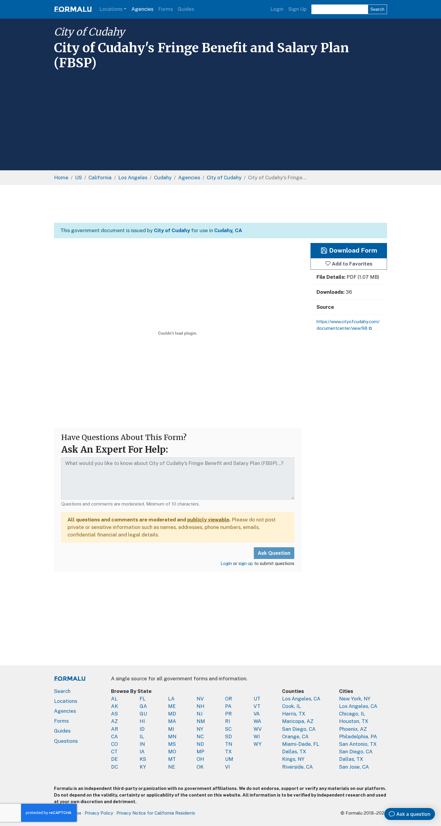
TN (228, 744)
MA (172, 721)
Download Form (352, 250)
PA (228, 706)
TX (228, 752)
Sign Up (297, 9)
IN (142, 744)
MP (200, 752)
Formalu (73, 9)
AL (114, 699)
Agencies (142, 9)
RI (227, 721)
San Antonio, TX (358, 744)
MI (171, 729)
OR (228, 699)
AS (114, 714)
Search (377, 9)
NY (199, 729)
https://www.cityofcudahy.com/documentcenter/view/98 (348, 325)
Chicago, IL (352, 714)
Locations (110, 9)
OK (200, 767)
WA (257, 721)
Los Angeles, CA (301, 699)
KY (143, 767)
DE (114, 759)
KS (143, 759)
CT (114, 752)
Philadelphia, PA (358, 736)
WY (258, 744)
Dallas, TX (294, 752)
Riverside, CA (297, 767)
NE (171, 767)
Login (277, 9)
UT (257, 699)
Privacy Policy (99, 812)
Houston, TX (353, 721)
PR (228, 714)
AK (114, 706)
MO (172, 752)
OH (200, 759)
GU (143, 714)
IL (142, 736)
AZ (114, 721)
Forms (165, 9)
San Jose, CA (354, 767)
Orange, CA (295, 736)
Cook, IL (291, 706)
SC (228, 729)
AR (114, 729)
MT (172, 759)
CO (114, 744)
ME (172, 706)
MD (172, 714)
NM (200, 721)
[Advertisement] (220, 118)
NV (200, 699)
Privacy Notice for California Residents (155, 812)
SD (228, 736)
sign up (245, 563)
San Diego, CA (299, 729)
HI (142, 721)
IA (142, 752)
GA (143, 706)
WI (257, 736)
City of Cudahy (89, 32)
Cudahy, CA (228, 230)
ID (142, 729)
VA (257, 714)
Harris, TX (293, 714)
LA (171, 699)
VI (227, 767)
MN (172, 736)
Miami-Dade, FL (300, 744)
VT (257, 706)
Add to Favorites (351, 264)
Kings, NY (293, 759)
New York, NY (354, 699)
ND (200, 744)
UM (229, 759)
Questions (66, 741)
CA (114, 736)
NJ (199, 714)
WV (258, 729)
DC (114, 767)
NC (200, 736)
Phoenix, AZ (353, 729)
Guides (186, 9)
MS (172, 744)
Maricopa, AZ (298, 721)
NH (200, 706)
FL (143, 699)
